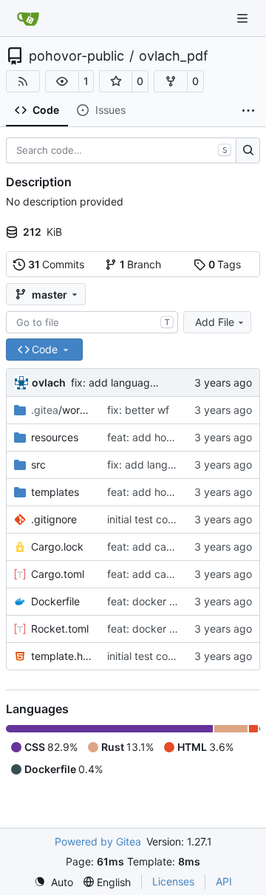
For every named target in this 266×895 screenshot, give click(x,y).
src (38, 464)
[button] (62, 81)
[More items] (248, 110)
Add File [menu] (214, 322)
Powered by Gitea (98, 841)
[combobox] (92, 322)
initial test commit (149, 519)
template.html (61, 656)
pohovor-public (76, 56)
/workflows (61, 410)
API (224, 881)
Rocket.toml (60, 628)
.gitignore (54, 519)
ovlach (49, 382)
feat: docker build (150, 601)
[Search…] (248, 150)
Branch (141, 264)
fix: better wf (138, 410)
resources (54, 437)
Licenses (173, 881)
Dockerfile (55, 601)
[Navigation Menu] (244, 18)
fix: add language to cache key (146, 382)
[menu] (53, 882)
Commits (56, 264)
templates (55, 492)
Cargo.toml (57, 574)
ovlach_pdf (173, 56)
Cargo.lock (57, 546)
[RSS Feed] (23, 81)
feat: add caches (148, 546)
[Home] (28, 18)
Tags (225, 264)
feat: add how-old (150, 437)
